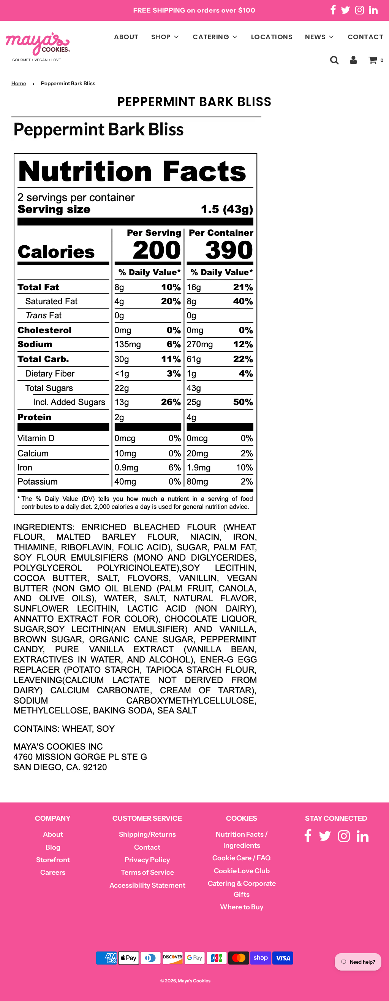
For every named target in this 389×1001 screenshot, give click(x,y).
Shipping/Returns (147, 834)
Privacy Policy (147, 860)
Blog (53, 847)
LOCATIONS (272, 36)
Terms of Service (147, 872)
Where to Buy (242, 907)
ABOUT (126, 36)
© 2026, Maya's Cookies (185, 981)
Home (18, 83)
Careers (52, 872)
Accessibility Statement (147, 885)
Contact (147, 847)
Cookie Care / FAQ (241, 858)
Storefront (53, 860)
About (53, 834)
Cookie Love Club (242, 871)
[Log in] (353, 60)
